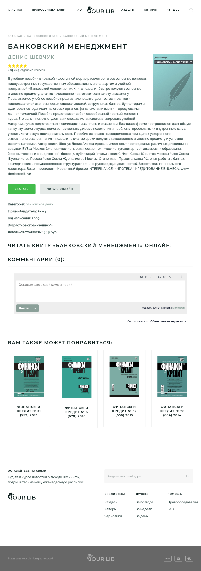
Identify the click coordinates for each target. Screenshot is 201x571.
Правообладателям (49, 9)
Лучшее (173, 9)
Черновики (113, 516)
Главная (15, 9)
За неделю (144, 509)
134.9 (46, 232)
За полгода (144, 502)
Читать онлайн (60, 188)
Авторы (150, 9)
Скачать (22, 188)
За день (142, 516)
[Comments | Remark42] (100, 299)
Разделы (127, 9)
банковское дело (42, 36)
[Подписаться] (188, 476)
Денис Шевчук (31, 57)
